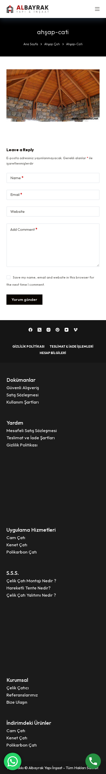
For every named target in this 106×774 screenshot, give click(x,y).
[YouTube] (66, 330)
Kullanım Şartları (22, 402)
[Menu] (97, 9)
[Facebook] (30, 330)
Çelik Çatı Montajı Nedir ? (31, 580)
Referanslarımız (22, 694)
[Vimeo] (75, 330)
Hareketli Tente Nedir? (28, 587)
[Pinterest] (57, 330)
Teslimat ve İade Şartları (30, 437)
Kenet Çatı (16, 544)
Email (16, 194)
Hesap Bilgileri (53, 353)
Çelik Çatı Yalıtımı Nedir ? (31, 595)
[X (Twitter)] (39, 330)
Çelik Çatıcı (17, 687)
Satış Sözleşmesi (22, 394)
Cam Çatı (15, 537)
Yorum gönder (24, 299)
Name (16, 177)
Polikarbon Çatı (21, 552)
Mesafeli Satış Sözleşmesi (31, 430)
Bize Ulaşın (16, 702)
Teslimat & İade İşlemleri (71, 346)
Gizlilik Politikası (28, 346)
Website (17, 211)
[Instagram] (48, 330)
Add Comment (23, 229)
